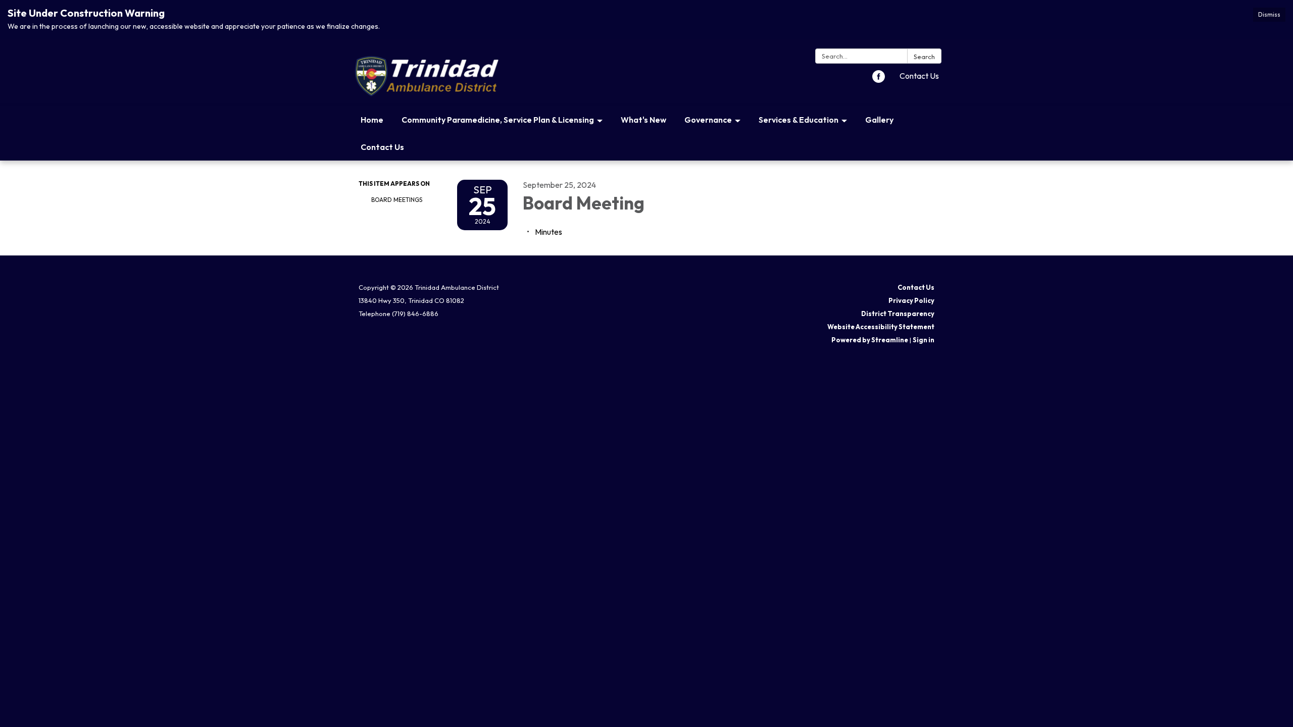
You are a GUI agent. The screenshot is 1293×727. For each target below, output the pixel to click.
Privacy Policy (911, 300)
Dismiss (1269, 14)
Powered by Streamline (869, 340)
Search (924, 57)
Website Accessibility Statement (880, 327)
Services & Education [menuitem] (798, 120)
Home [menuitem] (372, 120)
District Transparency (897, 313)
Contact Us (919, 76)
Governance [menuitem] (708, 120)
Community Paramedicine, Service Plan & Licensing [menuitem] (498, 120)
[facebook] (878, 80)
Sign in (923, 340)
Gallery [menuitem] (879, 120)
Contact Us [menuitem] (382, 147)
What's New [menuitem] (643, 120)
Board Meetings (396, 199)
